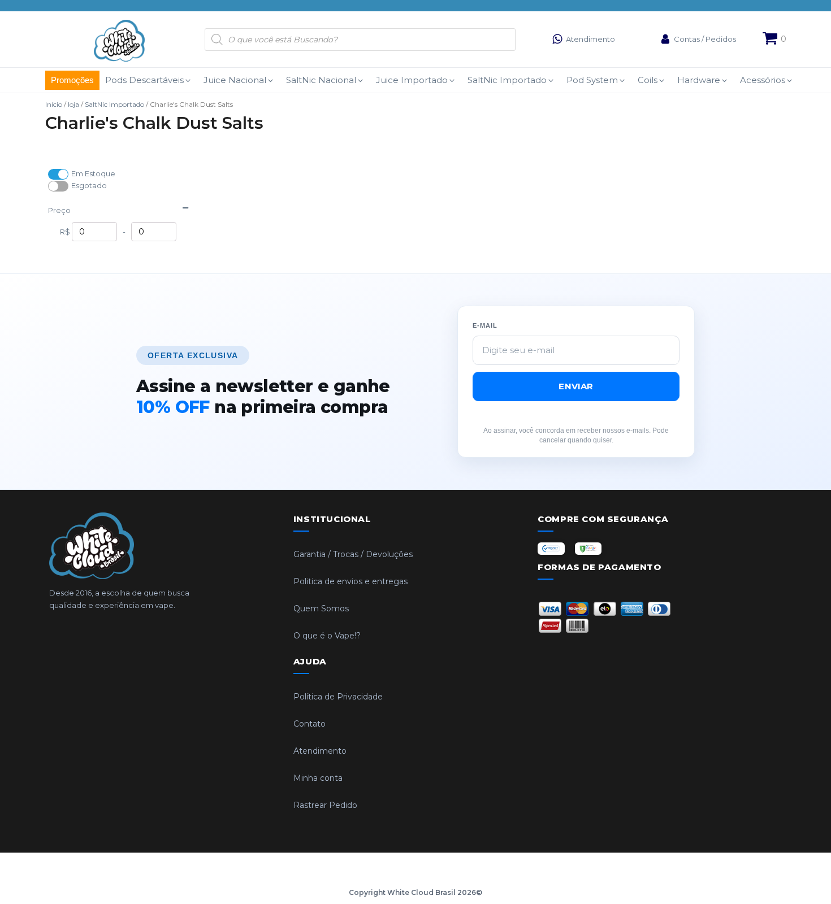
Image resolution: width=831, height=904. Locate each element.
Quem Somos (321, 608)
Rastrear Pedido (325, 805)
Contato (309, 724)
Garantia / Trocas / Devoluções (353, 554)
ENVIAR (576, 386)
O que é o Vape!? (327, 636)
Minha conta (318, 778)
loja (73, 104)
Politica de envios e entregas (350, 581)
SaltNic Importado (114, 104)
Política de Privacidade (338, 697)
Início (53, 104)
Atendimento (320, 751)
